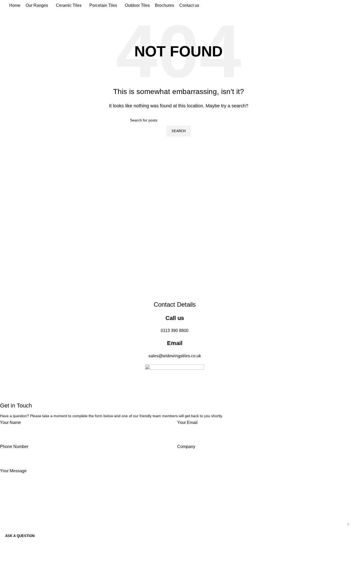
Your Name (10, 422)
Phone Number (14, 446)
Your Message (13, 471)
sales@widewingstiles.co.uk (174, 356)
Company (186, 446)
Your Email (187, 422)
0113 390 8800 (174, 330)
